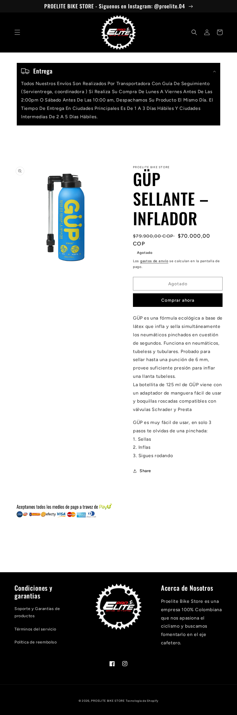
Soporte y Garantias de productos (37, 612)
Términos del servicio (35, 629)
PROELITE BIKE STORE (108, 701)
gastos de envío (154, 261)
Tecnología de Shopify (142, 701)
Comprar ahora (178, 300)
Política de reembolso (35, 642)
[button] (17, 32)
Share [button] (145, 470)
